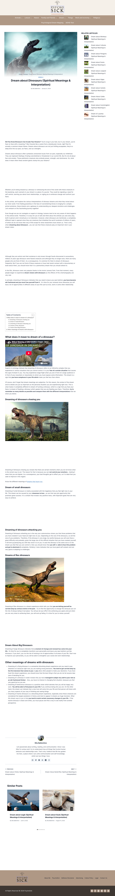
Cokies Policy (89, 878)
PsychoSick (56, 878)
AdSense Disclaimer (67, 878)
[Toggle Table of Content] (32, 315)
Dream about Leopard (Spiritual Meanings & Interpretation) (95, 73)
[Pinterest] (105, 890)
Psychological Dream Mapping (52, 23)
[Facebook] (92, 890)
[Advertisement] (40, 104)
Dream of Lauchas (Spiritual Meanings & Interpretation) (94, 116)
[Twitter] (95, 890)
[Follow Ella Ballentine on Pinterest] (39, 760)
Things (70, 18)
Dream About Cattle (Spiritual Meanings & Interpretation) (94, 99)
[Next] (71, 809)
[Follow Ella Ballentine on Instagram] (32, 760)
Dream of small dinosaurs (17, 321)
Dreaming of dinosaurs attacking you (20, 323)
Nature (36, 18)
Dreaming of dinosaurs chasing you (19, 319)
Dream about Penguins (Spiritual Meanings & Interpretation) (95, 56)
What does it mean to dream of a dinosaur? (20, 317)
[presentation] (23, 800)
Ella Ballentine (36, 88)
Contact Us (103, 878)
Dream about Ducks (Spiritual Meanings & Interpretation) (94, 64)
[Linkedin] (108, 890)
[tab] (37, 829)
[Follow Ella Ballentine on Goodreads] (49, 760)
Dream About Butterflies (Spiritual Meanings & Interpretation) (60, 771)
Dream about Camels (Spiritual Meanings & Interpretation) (94, 90)
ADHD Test (70, 23)
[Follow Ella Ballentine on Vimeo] (35, 760)
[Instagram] (98, 890)
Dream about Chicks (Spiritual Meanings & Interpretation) (19, 771)
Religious (96, 18)
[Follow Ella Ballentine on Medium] (45, 760)
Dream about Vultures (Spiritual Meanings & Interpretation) (95, 47)
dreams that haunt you (34, 481)
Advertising (79, 878)
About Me (47, 878)
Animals (40, 77)
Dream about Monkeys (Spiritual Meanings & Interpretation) (95, 39)
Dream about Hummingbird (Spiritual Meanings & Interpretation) (97, 107)
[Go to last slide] (10, 809)
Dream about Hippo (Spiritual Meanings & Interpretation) (94, 82)
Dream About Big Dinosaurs (18, 327)
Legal (96, 878)
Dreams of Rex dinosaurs (17, 325)
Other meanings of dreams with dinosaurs (20, 329)
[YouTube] (101, 890)
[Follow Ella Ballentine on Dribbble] (42, 760)
